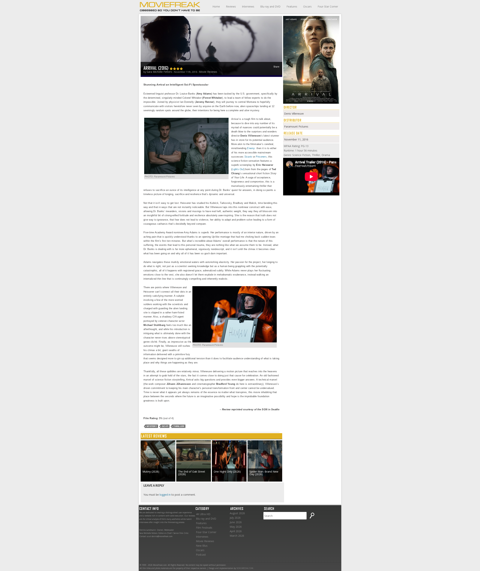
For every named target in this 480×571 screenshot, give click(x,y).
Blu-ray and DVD (270, 6)
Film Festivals (204, 527)
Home (216, 6)
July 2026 (235, 517)
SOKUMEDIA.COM (244, 568)
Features (291, 6)
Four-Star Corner (328, 6)
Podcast (201, 554)
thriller (178, 426)
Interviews (248, 6)
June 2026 (236, 522)
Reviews (231, 6)
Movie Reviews (208, 72)
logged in (165, 494)
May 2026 (236, 526)
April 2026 (236, 531)
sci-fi (165, 426)
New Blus (202, 545)
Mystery (152, 426)
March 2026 (237, 535)
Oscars (307, 6)
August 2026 (237, 513)
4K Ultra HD (203, 514)
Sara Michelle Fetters (159, 72)
